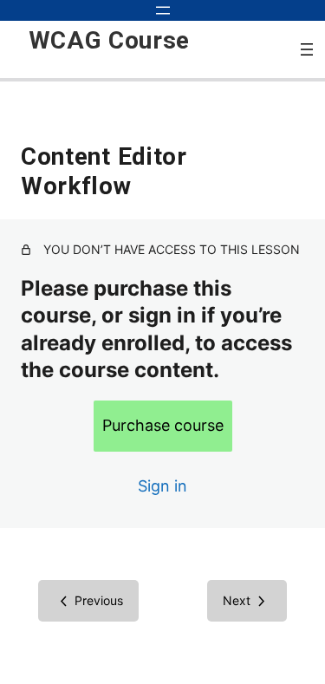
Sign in (162, 486)
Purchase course (163, 425)
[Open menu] (163, 10)
